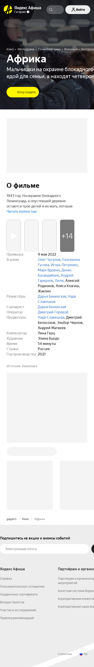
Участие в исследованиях (18, 544)
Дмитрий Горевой (53, 312)
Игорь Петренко (64, 265)
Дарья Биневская (52, 296)
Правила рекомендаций (17, 551)
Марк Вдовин (49, 270)
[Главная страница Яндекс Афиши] (8, 9)
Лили (59, 281)
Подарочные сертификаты (19, 528)
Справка (6, 512)
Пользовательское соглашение (22, 520)
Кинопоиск (29, 366)
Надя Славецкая (51, 317)
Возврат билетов (12, 536)
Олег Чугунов (49, 260)
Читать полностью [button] (22, 211)
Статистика (65, 587)
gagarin (11, 452)
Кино (25, 452)
